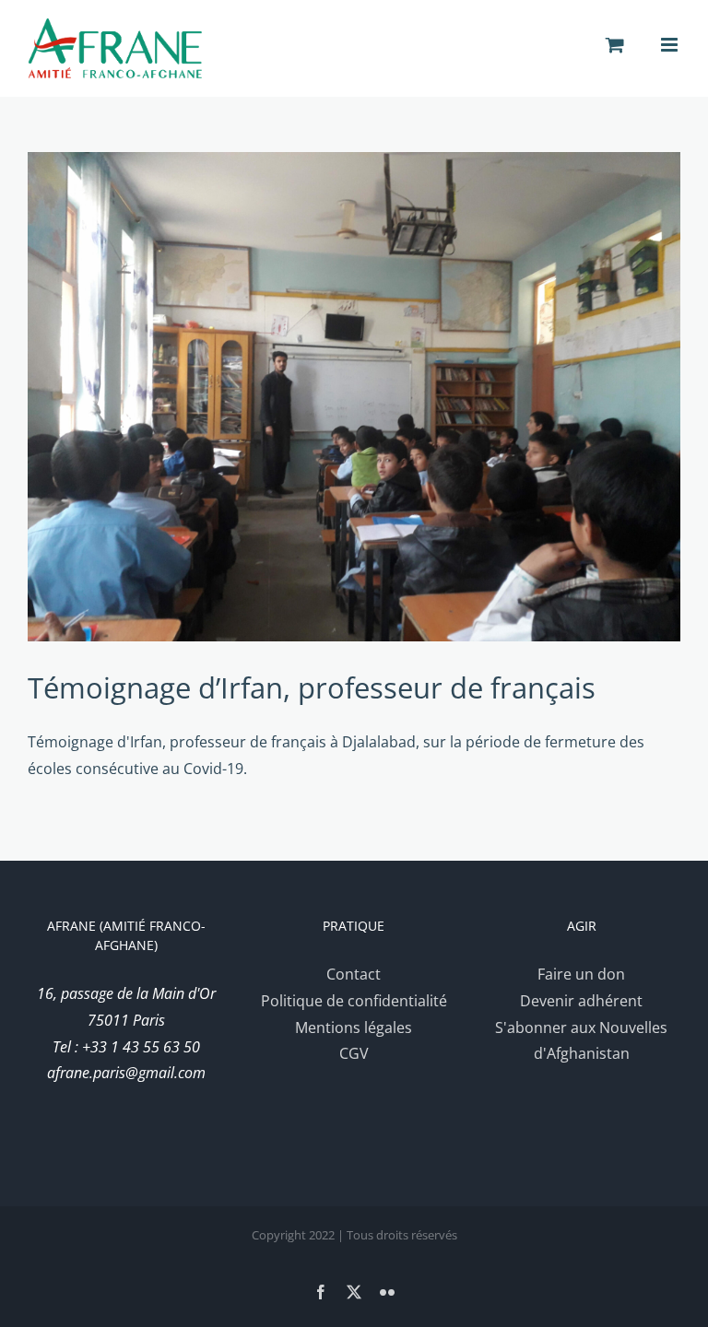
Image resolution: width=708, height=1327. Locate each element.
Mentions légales (353, 1027)
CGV (354, 1053)
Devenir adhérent (581, 1001)
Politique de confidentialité (354, 1001)
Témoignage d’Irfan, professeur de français (312, 687)
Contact (353, 974)
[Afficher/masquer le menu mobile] (670, 44)
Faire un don (581, 974)
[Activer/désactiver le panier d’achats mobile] (615, 44)
